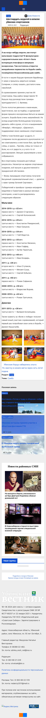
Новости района (7, 417)
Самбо (11, 378)
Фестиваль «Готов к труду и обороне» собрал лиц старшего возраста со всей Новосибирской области (22, 402)
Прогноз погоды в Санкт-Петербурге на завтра (23, 578)
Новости (5, 393)
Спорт (8, 16)
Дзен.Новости (33, 16)
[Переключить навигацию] (23, 9)
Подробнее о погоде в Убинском (23, 576)
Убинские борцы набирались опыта (20, 364)
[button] (43, 9)
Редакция (24, 25)
